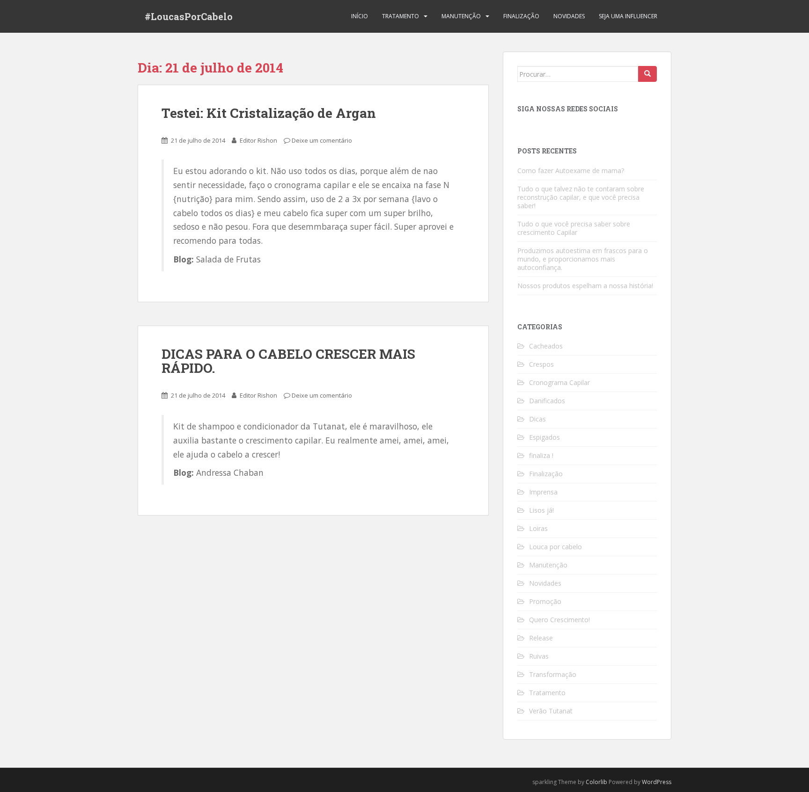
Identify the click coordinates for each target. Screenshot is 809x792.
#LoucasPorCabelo (189, 16)
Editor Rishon (258, 140)
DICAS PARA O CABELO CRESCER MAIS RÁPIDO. (288, 361)
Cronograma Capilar (559, 382)
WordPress (656, 782)
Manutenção (461, 16)
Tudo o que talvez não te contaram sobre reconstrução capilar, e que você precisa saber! (580, 197)
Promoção (545, 601)
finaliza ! (541, 455)
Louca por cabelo (555, 546)
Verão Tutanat (551, 710)
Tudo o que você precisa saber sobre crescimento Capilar (573, 228)
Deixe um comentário (322, 140)
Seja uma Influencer (628, 16)
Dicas (537, 418)
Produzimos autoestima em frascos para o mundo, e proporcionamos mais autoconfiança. (582, 259)
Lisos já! (541, 510)
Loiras (538, 528)
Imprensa (543, 491)
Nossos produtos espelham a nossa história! (585, 285)
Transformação (552, 674)
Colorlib (596, 782)
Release (541, 637)
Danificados (547, 400)
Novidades (569, 16)
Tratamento (400, 16)
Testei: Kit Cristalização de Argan (269, 113)
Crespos (541, 364)
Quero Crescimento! (559, 619)
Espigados (544, 437)
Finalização (521, 16)
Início (359, 16)
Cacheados (546, 346)
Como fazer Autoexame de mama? (570, 170)
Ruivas (539, 656)
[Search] (647, 74)
